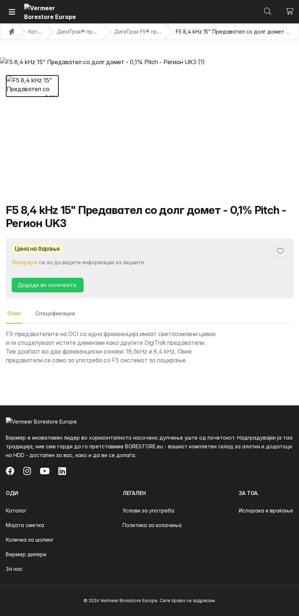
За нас (14, 569)
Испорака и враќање (266, 510)
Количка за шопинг (30, 540)
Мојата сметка (25, 525)
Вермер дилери (26, 554)
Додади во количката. (48, 285)
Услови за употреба (148, 510)
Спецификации (55, 313)
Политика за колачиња (152, 525)
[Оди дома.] (51, 12)
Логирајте (25, 262)
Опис (14, 313)
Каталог (16, 510)
